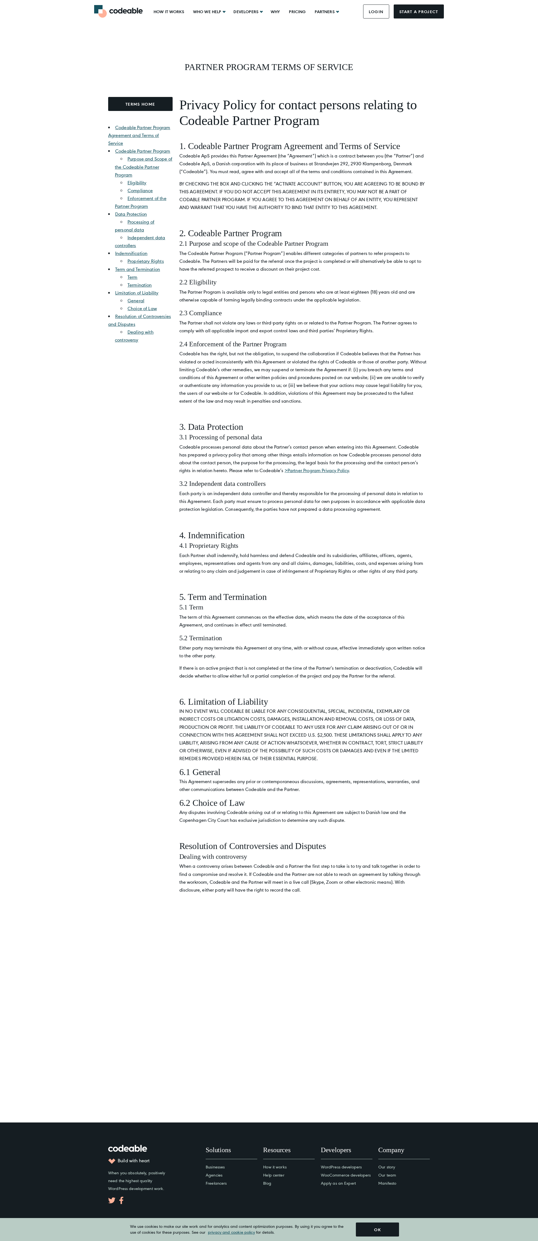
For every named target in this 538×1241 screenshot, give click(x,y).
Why (275, 11)
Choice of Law (142, 308)
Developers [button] (245, 11)
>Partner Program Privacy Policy (317, 470)
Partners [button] (324, 11)
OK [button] (377, 1229)
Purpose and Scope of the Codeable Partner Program (143, 166)
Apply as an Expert (338, 1183)
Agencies (214, 1175)
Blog (267, 1183)
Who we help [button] (207, 11)
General (135, 300)
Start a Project (418, 11)
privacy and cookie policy (231, 1232)
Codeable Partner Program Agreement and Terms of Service (139, 135)
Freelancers (216, 1183)
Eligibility (137, 182)
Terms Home (140, 104)
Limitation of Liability (136, 292)
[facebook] (121, 1200)
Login (376, 11)
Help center (273, 1175)
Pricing (297, 11)
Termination (139, 284)
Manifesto (387, 1183)
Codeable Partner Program (142, 150)
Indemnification (131, 253)
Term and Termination (137, 269)
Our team (387, 1175)
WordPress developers (341, 1167)
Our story (386, 1167)
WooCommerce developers (346, 1175)
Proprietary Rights (145, 261)
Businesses (215, 1167)
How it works (169, 11)
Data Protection (131, 213)
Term (132, 276)
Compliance (140, 190)
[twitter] (111, 1200)
